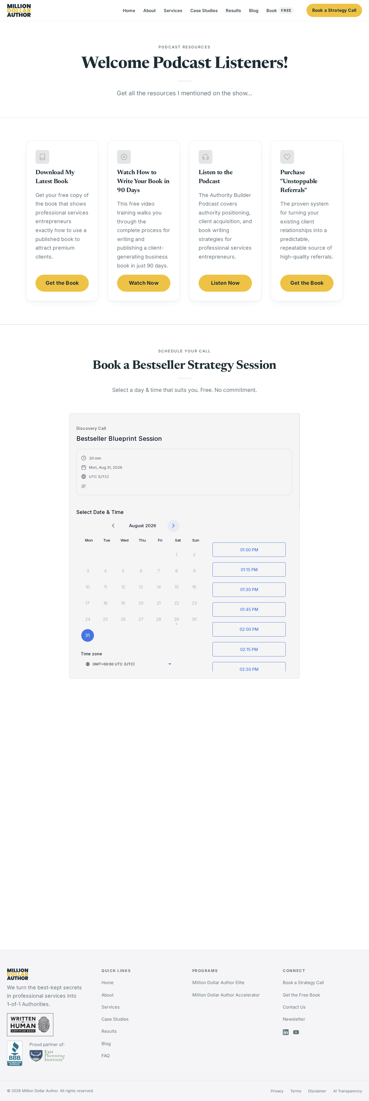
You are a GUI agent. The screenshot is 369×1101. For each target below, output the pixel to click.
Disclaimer (317, 1091)
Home (129, 10)
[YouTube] (296, 1032)
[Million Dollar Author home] (19, 10)
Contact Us (294, 1007)
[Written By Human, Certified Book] (47, 1024)
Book (278, 10)
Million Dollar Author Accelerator (226, 995)
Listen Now (225, 283)
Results (233, 10)
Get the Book (62, 283)
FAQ (105, 1055)
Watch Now (144, 283)
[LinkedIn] (286, 1032)
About (149, 10)
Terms (295, 1091)
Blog (253, 10)
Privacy (277, 1091)
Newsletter (294, 1019)
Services (173, 10)
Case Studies (204, 10)
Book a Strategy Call (334, 10)
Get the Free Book (301, 995)
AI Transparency (347, 1091)
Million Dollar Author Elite (218, 982)
